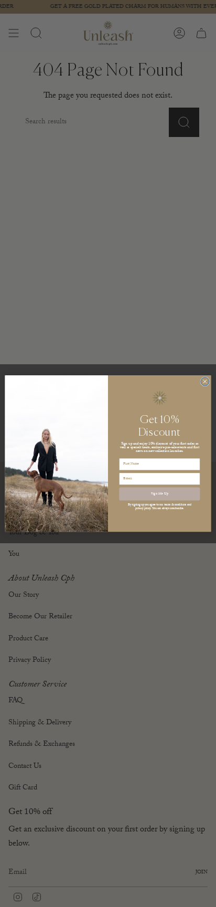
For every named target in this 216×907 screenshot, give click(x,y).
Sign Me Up (159, 494)
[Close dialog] (205, 381)
